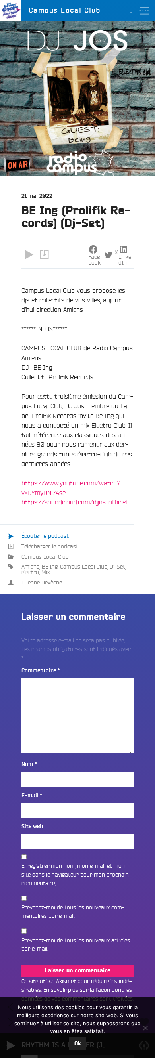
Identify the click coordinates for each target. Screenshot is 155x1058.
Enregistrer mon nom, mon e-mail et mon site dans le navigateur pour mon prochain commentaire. (75, 874)
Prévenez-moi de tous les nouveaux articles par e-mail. (75, 944)
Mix (45, 572)
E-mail (31, 795)
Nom (29, 764)
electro (30, 572)
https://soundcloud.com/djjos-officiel (74, 502)
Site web (32, 826)
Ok (77, 1044)
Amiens (30, 566)
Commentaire (40, 671)
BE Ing (50, 566)
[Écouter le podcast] (29, 254)
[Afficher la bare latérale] (144, 47)
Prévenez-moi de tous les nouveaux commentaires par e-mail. (72, 911)
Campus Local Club (45, 557)
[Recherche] (144, 32)
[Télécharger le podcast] (44, 254)
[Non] (145, 1028)
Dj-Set (117, 566)
